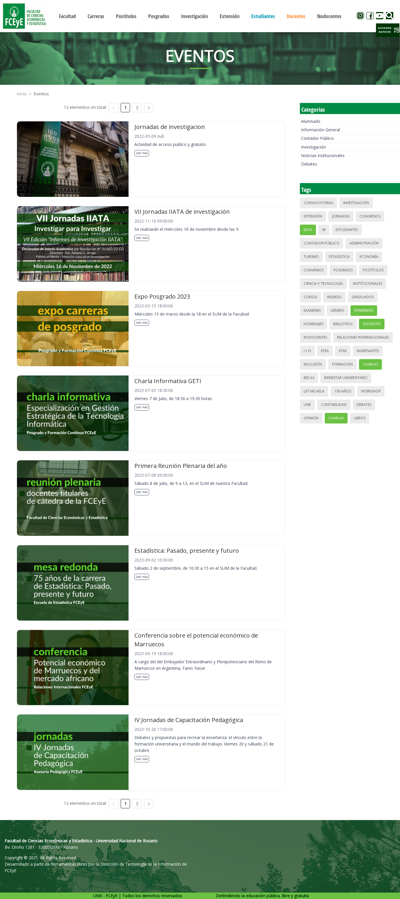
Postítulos (373, 270)
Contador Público (317, 138)
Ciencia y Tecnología (323, 283)
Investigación (313, 147)
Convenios (314, 270)
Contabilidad (334, 404)
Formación (342, 364)
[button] (387, 30)
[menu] (200, 16)
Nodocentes (315, 337)
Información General (320, 129)
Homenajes (313, 323)
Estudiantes (347, 229)
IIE (324, 229)
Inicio (22, 94)
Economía (369, 256)
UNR (307, 404)
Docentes (372, 323)
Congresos (370, 216)
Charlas (370, 364)
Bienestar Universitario (345, 377)
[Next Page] (148, 107)
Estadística (339, 256)
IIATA (308, 229)
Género (337, 310)
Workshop (371, 391)
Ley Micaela (314, 391)
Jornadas (341, 216)
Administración (364, 243)
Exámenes (312, 310)
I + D (307, 350)
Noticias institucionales (323, 155)
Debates (309, 164)
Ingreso (334, 296)
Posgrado (343, 270)
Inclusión (313, 364)
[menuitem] (67, 16)
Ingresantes (368, 350)
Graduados (363, 296)
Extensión (313, 216)
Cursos (310, 296)
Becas (309, 377)
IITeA (325, 350)
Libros (359, 418)
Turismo (311, 256)
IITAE (343, 350)
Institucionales (367, 283)
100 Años (342, 391)
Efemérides (363, 310)
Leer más (142, 153)
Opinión (311, 418)
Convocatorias (318, 202)
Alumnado (310, 121)
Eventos (41, 94)
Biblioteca (343, 323)
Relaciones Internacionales (363, 337)
